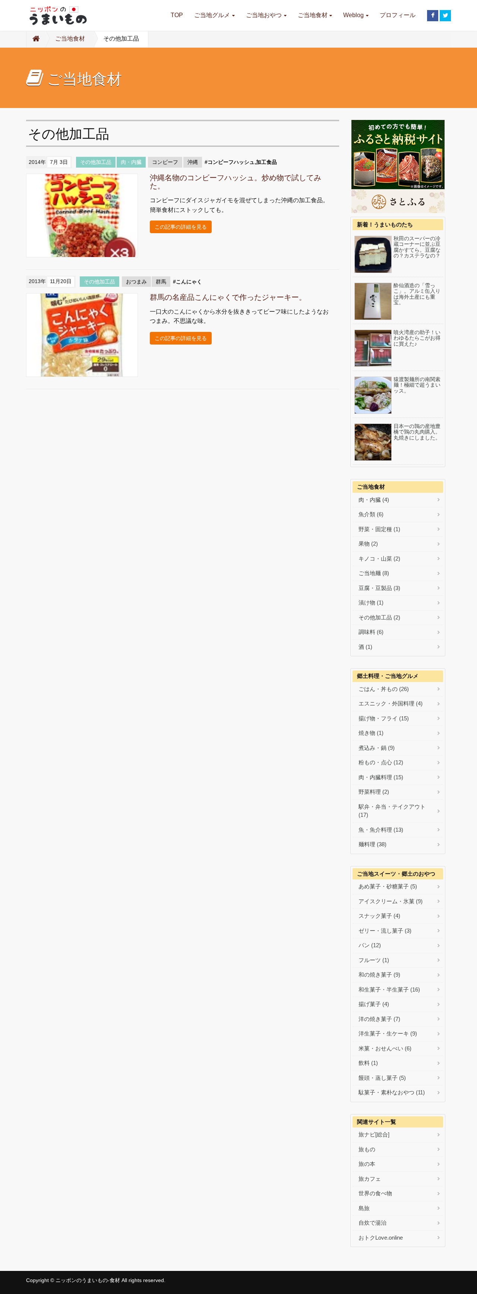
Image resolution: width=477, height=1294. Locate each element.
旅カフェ (369, 1179)
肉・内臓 (131, 162)
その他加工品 (95, 162)
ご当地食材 (313, 15)
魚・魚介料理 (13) (380, 830)
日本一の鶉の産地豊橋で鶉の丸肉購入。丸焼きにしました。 (417, 432)
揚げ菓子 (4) (373, 1004)
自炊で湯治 (372, 1223)
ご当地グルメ (212, 15)
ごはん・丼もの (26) (383, 689)
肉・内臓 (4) (373, 500)
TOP (177, 15)
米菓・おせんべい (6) (384, 1048)
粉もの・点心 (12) (380, 762)
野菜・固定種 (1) (379, 529)
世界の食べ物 (375, 1193)
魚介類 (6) (370, 514)
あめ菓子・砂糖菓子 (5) (387, 886)
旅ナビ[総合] (373, 1134)
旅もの (366, 1149)
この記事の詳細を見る (181, 227)
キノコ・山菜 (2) (379, 558)
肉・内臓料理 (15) (380, 777)
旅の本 (366, 1164)
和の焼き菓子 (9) (379, 974)
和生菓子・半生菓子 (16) (389, 989)
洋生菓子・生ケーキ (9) (387, 1033)
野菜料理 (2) (373, 792)
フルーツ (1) (373, 960)
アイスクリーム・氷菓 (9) (390, 901)
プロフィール (398, 15)
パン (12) (369, 945)
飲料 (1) (368, 1063)
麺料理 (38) (372, 844)
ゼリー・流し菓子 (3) (384, 930)
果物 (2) (368, 543)
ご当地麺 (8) (373, 573)
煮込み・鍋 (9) (376, 748)
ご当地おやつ (264, 15)
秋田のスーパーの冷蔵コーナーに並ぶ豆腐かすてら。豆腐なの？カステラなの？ (417, 247)
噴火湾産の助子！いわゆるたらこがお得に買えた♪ (417, 338)
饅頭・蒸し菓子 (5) (382, 1078)
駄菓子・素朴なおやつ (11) (391, 1092)
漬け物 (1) (370, 602)
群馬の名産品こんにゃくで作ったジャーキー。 (228, 297)
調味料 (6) (370, 632)
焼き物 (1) (370, 733)
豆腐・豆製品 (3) (379, 588)
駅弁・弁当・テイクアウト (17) (392, 810)
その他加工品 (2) (379, 617)
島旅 (364, 1208)
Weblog (353, 15)
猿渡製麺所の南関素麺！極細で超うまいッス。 (417, 385)
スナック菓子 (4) (379, 916)
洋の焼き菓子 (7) (379, 1019)
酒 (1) (365, 647)
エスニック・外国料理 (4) (390, 703)
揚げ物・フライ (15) (383, 718)
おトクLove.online (380, 1237)
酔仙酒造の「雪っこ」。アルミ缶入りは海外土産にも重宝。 (417, 294)
